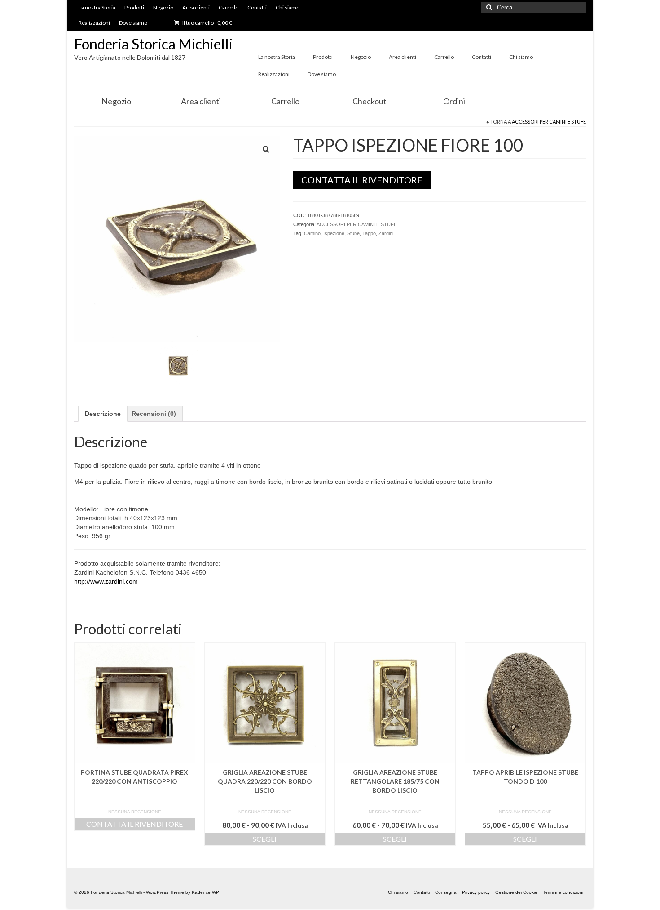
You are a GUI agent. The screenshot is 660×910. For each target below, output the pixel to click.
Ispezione (333, 233)
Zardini (385, 233)
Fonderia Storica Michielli (153, 44)
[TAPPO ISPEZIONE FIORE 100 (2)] (178, 365)
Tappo (369, 233)
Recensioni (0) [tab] (154, 413)
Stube (353, 233)
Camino (312, 233)
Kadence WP (205, 892)
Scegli (265, 838)
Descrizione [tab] (103, 413)
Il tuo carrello (206, 22)
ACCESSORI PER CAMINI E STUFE (549, 122)
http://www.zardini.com (106, 581)
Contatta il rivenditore (361, 179)
